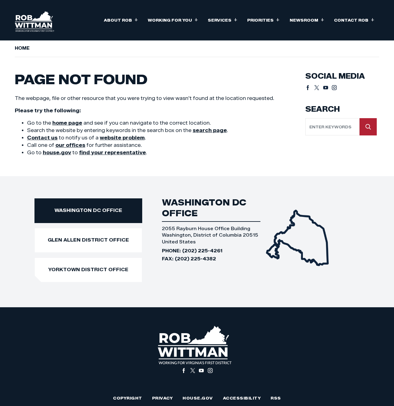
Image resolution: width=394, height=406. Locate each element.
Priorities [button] (263, 20)
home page (67, 123)
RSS (276, 398)
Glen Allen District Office (88, 240)
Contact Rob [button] (354, 20)
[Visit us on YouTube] (327, 87)
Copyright (127, 398)
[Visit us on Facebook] (309, 87)
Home (22, 48)
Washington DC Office (88, 210)
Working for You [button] (173, 20)
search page (210, 130)
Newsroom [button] (307, 20)
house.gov (57, 152)
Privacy (162, 398)
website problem (122, 138)
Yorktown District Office (88, 269)
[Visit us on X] (318, 87)
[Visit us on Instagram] (334, 87)
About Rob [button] (121, 20)
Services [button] (222, 20)
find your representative (112, 152)
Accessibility (242, 398)
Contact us (42, 138)
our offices (70, 145)
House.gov (198, 398)
